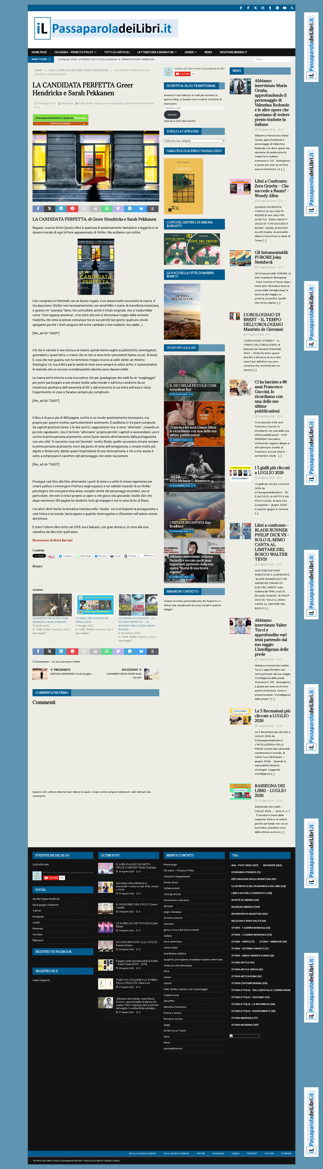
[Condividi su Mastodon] (118, 208)
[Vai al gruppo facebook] (248, 8)
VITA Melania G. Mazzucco (190, 481)
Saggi (167, 1025)
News (208, 52)
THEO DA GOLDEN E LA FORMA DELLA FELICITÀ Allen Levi (137, 981)
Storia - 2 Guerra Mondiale (251, 935)
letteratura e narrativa (155, 52)
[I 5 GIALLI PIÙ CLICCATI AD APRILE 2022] (95, 605)
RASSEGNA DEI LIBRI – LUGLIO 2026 (270, 790)
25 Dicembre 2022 (181, 485)
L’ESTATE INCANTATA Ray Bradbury (190, 524)
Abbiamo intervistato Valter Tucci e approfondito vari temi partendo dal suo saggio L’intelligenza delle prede (272, 637)
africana (168, 906)
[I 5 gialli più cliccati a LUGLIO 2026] (240, 489)
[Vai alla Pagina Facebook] (241, 8)
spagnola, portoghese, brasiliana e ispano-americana (193, 959)
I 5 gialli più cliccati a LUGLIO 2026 (272, 470)
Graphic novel (171, 995)
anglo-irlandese (173, 912)
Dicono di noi (171, 882)
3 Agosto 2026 (266, 564)
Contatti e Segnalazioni (177, 876)
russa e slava (171, 948)
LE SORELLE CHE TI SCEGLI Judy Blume (137, 925)
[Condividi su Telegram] (130, 208)
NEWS (237, 71)
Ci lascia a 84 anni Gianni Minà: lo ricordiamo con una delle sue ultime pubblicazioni (193, 431)
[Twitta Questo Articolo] (49, 208)
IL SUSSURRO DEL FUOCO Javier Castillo (137, 906)
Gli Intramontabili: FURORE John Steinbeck (271, 257)
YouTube (37, 934)
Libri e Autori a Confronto (251, 893)
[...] (282, 169)
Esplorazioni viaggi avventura (253, 879)
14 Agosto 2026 (267, 201)
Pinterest (38, 928)
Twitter (37, 911)
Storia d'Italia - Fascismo (250, 997)
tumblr (36, 923)
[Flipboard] (292, 8)
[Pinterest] (277, 8)
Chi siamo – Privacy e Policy (73, 52)
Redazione (67, 103)
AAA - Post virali (244, 865)
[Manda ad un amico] (84, 208)
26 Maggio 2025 (180, 577)
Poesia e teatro (172, 1013)
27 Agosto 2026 (126, 987)
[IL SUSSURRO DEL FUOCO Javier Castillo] (105, 908)
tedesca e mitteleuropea (178, 965)
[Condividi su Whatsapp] (107, 208)
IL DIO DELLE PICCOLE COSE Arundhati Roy (193, 388)
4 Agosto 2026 (266, 478)
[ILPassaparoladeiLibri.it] (106, 46)
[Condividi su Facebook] (38, 208)
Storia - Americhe (273, 942)
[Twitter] (255, 8)
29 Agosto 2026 (126, 911)
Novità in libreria (245, 900)
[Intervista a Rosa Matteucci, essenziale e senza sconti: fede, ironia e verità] (105, 887)
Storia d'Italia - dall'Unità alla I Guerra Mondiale (265, 990)
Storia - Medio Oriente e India (252, 956)
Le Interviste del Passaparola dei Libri (258, 886)
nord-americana (173, 942)
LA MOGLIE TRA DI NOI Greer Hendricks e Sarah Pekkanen (50, 620)
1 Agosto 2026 (266, 726)
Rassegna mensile (245, 907)
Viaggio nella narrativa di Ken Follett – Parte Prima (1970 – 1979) (137, 962)
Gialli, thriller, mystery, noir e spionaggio (101, 103)
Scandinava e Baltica (175, 954)
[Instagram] (263, 8)
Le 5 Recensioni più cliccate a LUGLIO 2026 (272, 715)
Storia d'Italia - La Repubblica (253, 1004)
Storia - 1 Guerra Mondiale (250, 928)
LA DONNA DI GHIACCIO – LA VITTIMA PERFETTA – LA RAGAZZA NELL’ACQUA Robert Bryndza (137, 623)
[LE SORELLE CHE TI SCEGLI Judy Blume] (105, 927)
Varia (166, 1037)
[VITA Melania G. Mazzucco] (194, 469)
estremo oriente (173, 918)
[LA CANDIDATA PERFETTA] (96, 199)
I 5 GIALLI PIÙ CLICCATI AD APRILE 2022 (92, 620)
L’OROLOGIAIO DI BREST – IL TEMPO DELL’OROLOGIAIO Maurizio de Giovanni (264, 322)
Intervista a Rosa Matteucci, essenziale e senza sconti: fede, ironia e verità (137, 886)
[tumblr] (270, 8)
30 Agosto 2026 (126, 871)
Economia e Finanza (246, 872)
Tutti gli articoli (117, 52)
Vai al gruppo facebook (46, 905)
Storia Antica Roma (246, 976)
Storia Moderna (244, 1025)
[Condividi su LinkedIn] (61, 208)
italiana (168, 936)
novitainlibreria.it (233, 52)
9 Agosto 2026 (255, 334)
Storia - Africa (242, 942)
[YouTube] (285, 8)
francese (169, 924)
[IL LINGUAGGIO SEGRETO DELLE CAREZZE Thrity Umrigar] (105, 868)
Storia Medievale (244, 1018)
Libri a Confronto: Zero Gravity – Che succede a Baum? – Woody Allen (272, 188)
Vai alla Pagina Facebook (46, 899)
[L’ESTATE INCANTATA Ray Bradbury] (194, 515)
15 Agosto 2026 (267, 130)
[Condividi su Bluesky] (141, 208)
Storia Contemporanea (249, 983)
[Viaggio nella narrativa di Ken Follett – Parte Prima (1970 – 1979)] (105, 965)
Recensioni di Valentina (249, 914)
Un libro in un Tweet (175, 1031)
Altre (166, 971)
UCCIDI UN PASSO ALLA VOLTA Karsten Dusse (136, 943)
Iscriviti (172, 115)
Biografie (272, 865)
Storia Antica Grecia (247, 969)
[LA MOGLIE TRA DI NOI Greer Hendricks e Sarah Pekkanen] (52, 605)
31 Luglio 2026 (266, 801)
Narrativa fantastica (175, 1007)
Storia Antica (242, 962)
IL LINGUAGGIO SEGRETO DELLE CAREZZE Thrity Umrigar (136, 866)
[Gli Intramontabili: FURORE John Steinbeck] (240, 276)
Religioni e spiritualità (248, 921)
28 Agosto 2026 (126, 949)
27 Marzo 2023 (179, 440)
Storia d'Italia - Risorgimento (253, 1011)
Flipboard (38, 940)
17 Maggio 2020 (47, 103)
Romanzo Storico (173, 1019)
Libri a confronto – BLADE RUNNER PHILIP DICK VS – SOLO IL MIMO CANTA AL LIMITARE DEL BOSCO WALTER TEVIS (272, 542)
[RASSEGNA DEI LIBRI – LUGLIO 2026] (240, 807)
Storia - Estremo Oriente (249, 948)
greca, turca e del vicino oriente (181, 930)
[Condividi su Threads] (152, 208)
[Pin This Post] (72, 208)
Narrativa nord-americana (138, 103)
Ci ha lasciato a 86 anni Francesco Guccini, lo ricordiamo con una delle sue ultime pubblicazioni (271, 396)
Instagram (38, 917)
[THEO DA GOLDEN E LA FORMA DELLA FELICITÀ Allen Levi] (105, 983)
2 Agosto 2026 (266, 659)
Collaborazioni (172, 888)
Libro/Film (169, 1001)
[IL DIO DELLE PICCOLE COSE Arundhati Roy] (194, 378)
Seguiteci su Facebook (53, 951)
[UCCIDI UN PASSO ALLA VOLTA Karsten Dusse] (105, 946)
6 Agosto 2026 (266, 416)
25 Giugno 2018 (180, 531)
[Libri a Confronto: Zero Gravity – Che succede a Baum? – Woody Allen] (240, 210)
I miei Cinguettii (41, 980)
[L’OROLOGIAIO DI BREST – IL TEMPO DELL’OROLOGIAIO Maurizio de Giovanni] (235, 341)
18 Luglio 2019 (179, 394)
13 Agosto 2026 (267, 267)
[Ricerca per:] (272, 59)
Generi (189, 52)
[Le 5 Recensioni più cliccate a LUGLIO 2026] (240, 741)
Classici (168, 983)
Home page (39, 52)
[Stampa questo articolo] (95, 208)
